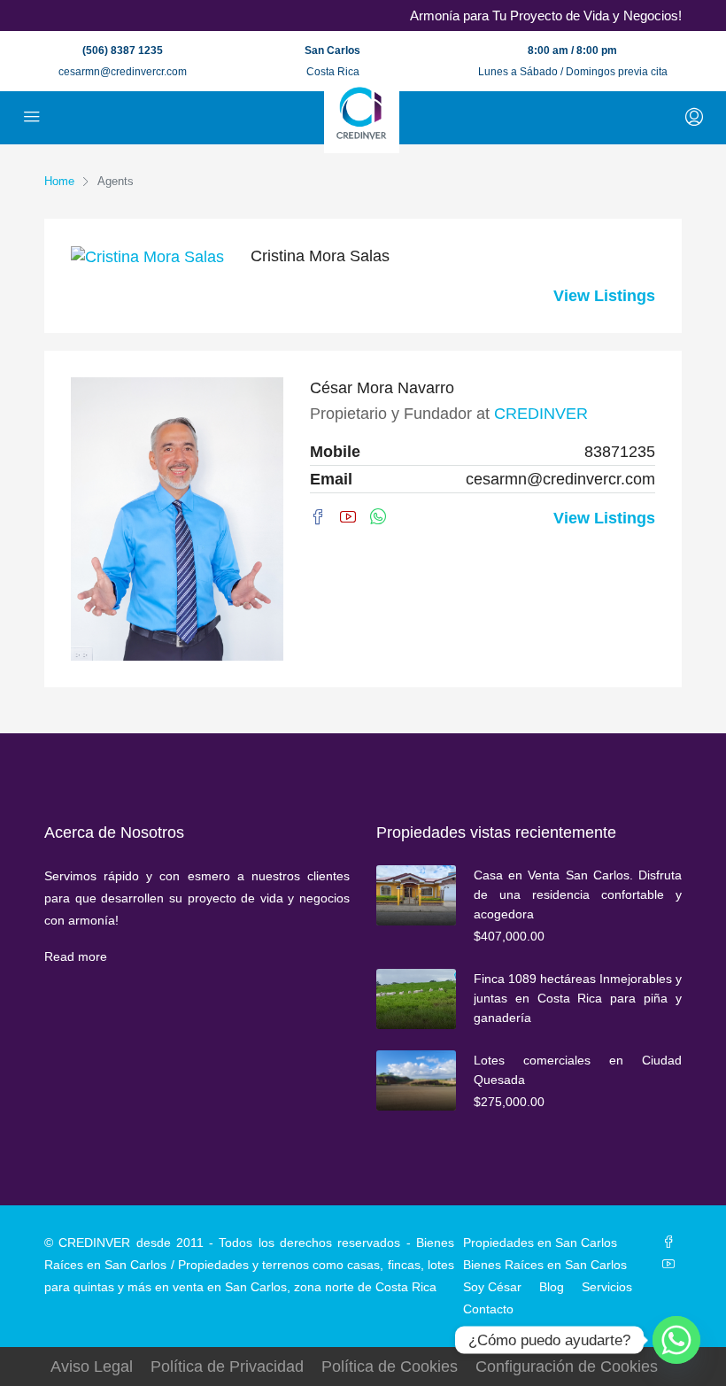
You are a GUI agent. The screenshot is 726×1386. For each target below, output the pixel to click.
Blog (551, 1287)
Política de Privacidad (227, 1366)
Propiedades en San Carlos (540, 1242)
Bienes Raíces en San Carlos (545, 1265)
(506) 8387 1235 (122, 50)
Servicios (607, 1287)
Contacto (488, 1309)
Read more (75, 956)
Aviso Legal (91, 1366)
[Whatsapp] (676, 1340)
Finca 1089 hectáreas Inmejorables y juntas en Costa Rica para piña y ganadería (578, 998)
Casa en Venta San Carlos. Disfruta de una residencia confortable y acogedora (578, 894)
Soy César (492, 1287)
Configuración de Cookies (566, 1366)
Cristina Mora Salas (320, 256)
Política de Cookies (389, 1366)
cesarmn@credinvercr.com (122, 72)
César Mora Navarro (382, 388)
